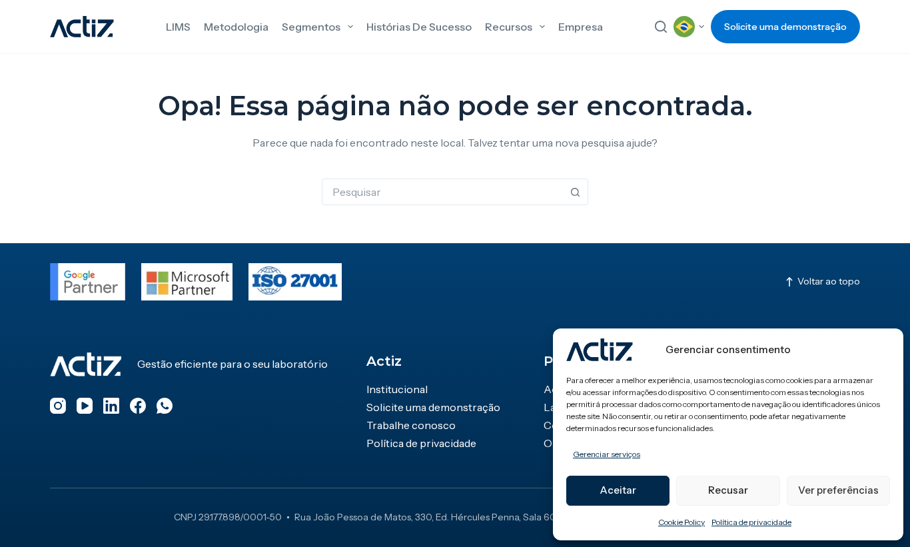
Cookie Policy (681, 522)
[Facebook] (138, 406)
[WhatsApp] (165, 406)
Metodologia (236, 26)
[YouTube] (85, 406)
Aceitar (618, 490)
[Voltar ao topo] (822, 282)
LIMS (178, 26)
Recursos (508, 26)
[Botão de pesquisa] (575, 192)
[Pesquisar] (661, 27)
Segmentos (311, 26)
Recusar (728, 490)
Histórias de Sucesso (419, 26)
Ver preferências (838, 490)
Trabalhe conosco (411, 425)
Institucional (397, 389)
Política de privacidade (751, 522)
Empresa (580, 26)
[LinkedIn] (111, 406)
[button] (689, 26)
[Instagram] (58, 406)
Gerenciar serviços (606, 454)
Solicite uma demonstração (785, 27)
